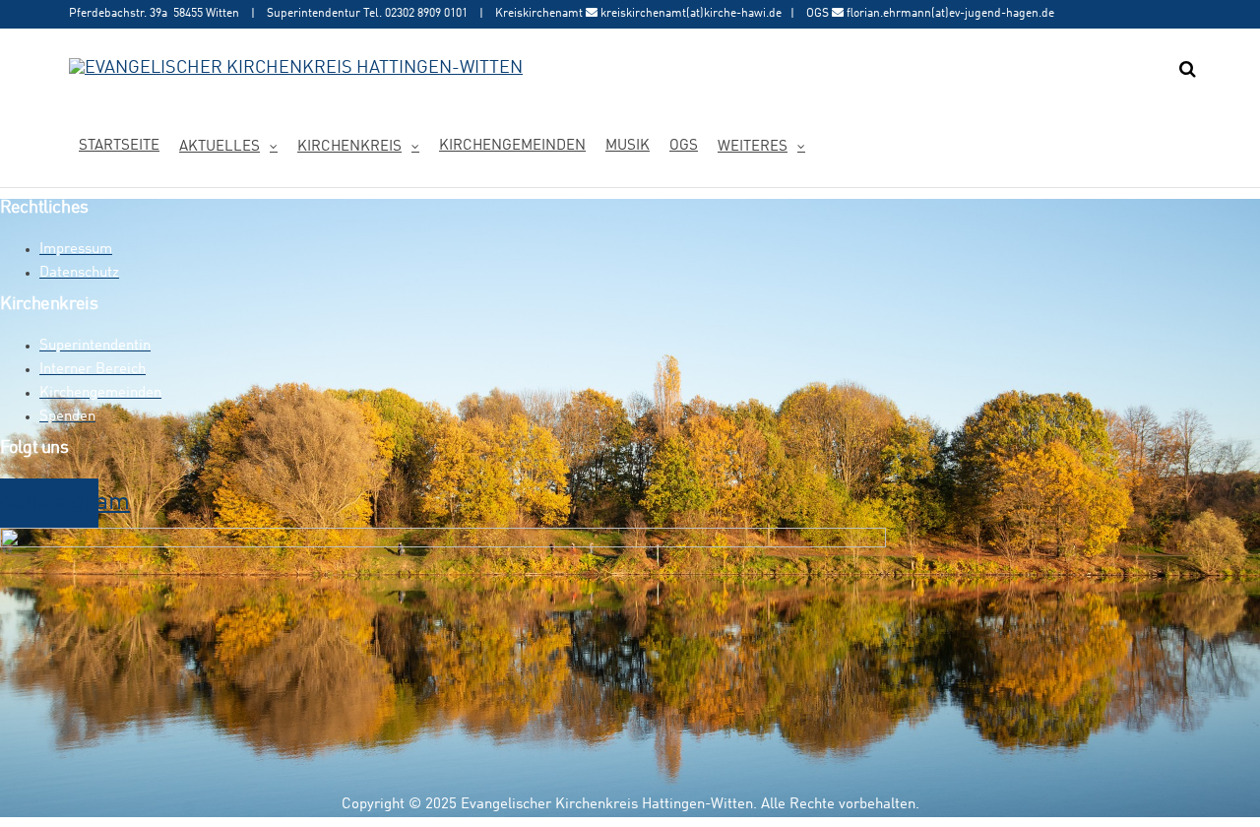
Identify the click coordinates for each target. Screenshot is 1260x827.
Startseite (119, 146)
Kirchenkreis (349, 147)
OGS (683, 146)
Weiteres (753, 147)
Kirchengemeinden (512, 146)
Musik (627, 146)
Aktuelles (219, 147)
